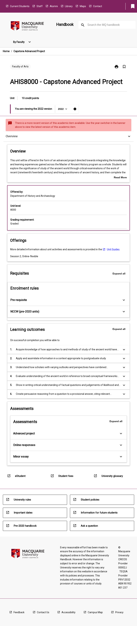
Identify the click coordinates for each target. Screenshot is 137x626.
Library (69, 6)
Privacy (119, 612)
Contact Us (43, 612)
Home (6, 51)
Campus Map (95, 612)
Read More (120, 178)
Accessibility (68, 612)
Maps (83, 6)
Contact (97, 6)
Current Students (19, 6)
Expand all (119, 273)
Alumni (54, 6)
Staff (40, 6)
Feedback (19, 612)
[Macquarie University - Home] (27, 26)
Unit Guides (113, 249)
